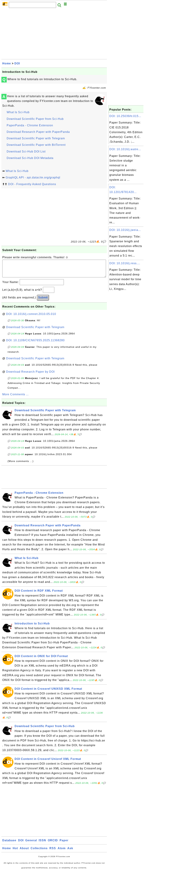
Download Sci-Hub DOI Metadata (30, 158)
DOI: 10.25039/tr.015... (125, 116)
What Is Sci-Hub (18, 112)
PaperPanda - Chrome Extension (30, 125)
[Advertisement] (54, 34)
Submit (43, 297)
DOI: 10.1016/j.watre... (125, 149)
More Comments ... (15, 394)
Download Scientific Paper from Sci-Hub (35, 118)
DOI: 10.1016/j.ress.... (124, 263)
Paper (64, 840)
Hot (15, 848)
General (31, 840)
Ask (70, 848)
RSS (52, 848)
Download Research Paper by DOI (30, 371)
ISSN (42, 840)
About (24, 848)
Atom (62, 848)
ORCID (53, 840)
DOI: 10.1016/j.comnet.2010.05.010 (31, 313)
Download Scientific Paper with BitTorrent (36, 144)
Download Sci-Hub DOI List (26, 151)
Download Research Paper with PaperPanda (38, 131)
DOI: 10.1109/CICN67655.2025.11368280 (35, 340)
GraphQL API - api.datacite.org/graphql (33, 177)
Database (9, 840)
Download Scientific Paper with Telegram (36, 138)
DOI (17, 63)
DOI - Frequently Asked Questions (32, 184)
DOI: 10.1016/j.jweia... (125, 229)
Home (6, 63)
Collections (39, 848)
